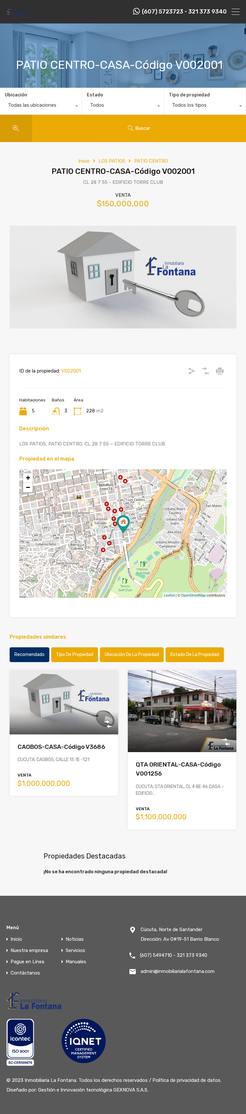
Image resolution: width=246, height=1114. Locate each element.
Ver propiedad (64, 721)
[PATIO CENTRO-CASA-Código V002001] (123, 524)
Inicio (84, 161)
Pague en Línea (27, 961)
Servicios (75, 950)
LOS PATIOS (112, 161)
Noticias (75, 939)
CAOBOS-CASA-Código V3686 (61, 746)
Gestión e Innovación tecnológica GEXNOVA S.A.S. (93, 1090)
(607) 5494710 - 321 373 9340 (173, 955)
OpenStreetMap (193, 594)
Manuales (76, 961)
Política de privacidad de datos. (186, 1080)
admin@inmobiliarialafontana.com (178, 971)
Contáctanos (25, 973)
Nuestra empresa (29, 950)
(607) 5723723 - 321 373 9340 (184, 11)
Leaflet (169, 594)
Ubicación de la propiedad (132, 654)
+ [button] (28, 478)
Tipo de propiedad (189, 95)
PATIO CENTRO (151, 161)
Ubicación (16, 95)
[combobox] (41, 106)
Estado (95, 95)
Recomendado (29, 654)
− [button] (28, 487)
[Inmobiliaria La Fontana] (16, 14)
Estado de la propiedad (194, 654)
